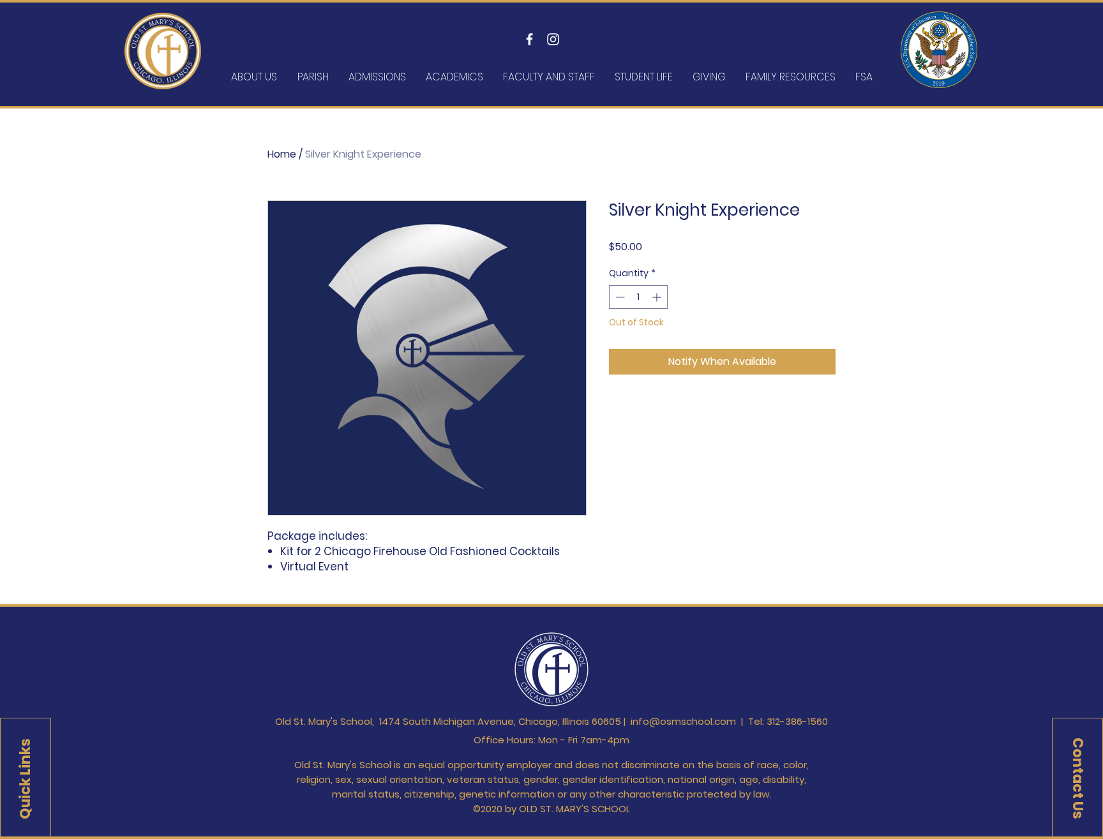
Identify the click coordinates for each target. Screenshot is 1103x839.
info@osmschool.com (683, 721)
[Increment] (658, 297)
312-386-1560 (797, 721)
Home (281, 154)
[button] (25, 778)
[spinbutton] (638, 297)
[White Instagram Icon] (553, 39)
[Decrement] (619, 297)
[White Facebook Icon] (529, 39)
